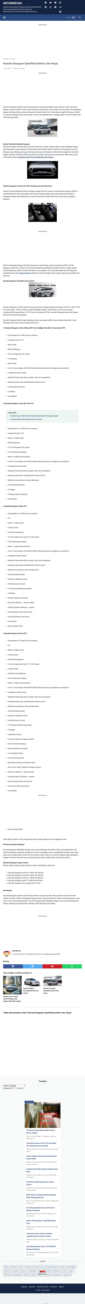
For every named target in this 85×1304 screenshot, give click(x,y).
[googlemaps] (55, 7)
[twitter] (50, 2)
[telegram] (60, 7)
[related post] (12, 985)
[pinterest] (60, 11)
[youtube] (55, 2)
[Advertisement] (42, 40)
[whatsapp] (72, 966)
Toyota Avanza (24, 273)
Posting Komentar (19, 68)
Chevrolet (28, 1267)
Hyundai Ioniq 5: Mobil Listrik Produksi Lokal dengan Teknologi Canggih (34, 416)
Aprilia (6, 1267)
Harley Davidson (52, 1267)
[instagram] (60, 2)
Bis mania (14, 1267)
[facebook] (45, 2)
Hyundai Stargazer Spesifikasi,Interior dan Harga (51, 991)
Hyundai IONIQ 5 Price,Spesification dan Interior (26, 419)
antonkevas (12, 3)
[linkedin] (45, 7)
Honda (62, 1267)
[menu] (4, 18)
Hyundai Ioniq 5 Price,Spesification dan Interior (36, 157)
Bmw (21, 1267)
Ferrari (43, 1267)
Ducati (36, 1267)
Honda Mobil (71, 1267)
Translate (19, 1088)
